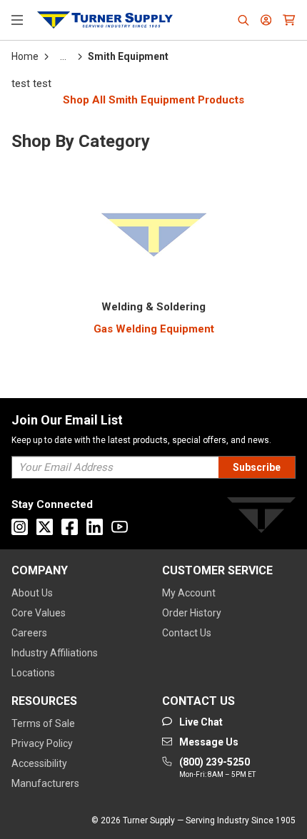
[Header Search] (243, 20)
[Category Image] (153, 232)
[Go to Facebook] (69, 527)
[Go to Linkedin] (94, 527)
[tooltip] (63, 56)
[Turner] (261, 517)
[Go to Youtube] (119, 527)
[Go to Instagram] (19, 527)
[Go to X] (44, 527)
